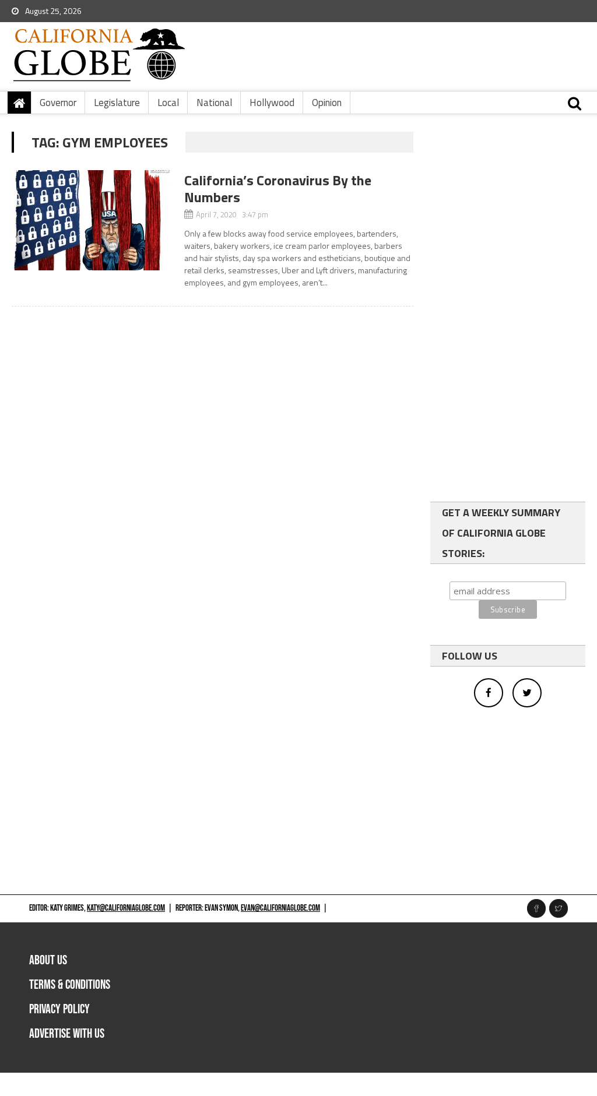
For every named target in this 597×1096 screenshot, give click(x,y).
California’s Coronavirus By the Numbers (277, 188)
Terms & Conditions (69, 985)
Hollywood (272, 102)
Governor (58, 102)
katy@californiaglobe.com (126, 908)
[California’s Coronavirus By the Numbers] (92, 220)
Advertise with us (66, 1034)
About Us (48, 960)
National (214, 102)
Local (168, 102)
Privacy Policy (59, 1009)
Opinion (327, 102)
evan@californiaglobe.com (280, 908)
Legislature (117, 102)
